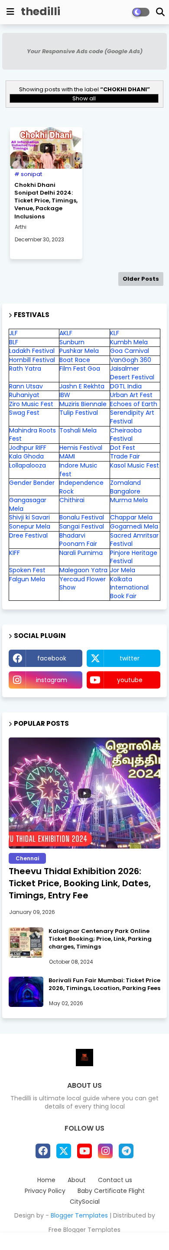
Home (46, 1180)
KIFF (14, 552)
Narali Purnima (81, 552)
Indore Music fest (78, 469)
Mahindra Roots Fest (32, 434)
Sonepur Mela (29, 526)
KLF (114, 333)
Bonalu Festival (81, 517)
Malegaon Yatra (83, 570)
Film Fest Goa (79, 368)
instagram (51, 680)
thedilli (40, 11)
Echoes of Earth (133, 404)
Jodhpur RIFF (27, 447)
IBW (64, 395)
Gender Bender (32, 482)
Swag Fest (24, 412)
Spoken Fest (27, 570)
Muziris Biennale (83, 404)
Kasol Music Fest (134, 465)
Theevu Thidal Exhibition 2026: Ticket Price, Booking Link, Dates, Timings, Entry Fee (80, 883)
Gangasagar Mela (27, 504)
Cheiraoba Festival (126, 434)
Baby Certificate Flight (111, 1191)
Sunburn (71, 342)
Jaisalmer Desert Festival (132, 372)
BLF (13, 342)
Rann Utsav (26, 386)
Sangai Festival (81, 526)
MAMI (67, 456)
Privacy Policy (45, 1191)
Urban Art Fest (131, 395)
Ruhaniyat (24, 395)
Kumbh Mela (129, 342)
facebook (51, 658)
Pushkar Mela (79, 350)
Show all (84, 98)
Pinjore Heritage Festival (133, 557)
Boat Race (74, 360)
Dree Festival (28, 535)
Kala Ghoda (26, 456)
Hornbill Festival (32, 360)
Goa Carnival (129, 350)
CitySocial (85, 1202)
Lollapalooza (27, 465)
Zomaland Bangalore (125, 487)
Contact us (115, 1180)
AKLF (65, 333)
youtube (130, 680)
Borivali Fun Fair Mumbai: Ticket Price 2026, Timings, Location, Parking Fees (104, 984)
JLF (13, 333)
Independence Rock (81, 487)
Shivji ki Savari (29, 517)
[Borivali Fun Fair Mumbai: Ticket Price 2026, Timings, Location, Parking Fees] (26, 992)
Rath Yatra (25, 368)
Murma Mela (129, 500)
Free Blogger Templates (84, 1229)
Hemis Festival (80, 447)
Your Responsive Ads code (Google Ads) (85, 51)
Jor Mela (122, 570)
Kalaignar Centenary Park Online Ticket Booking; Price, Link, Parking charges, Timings (100, 939)
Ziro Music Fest (31, 404)
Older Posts (141, 279)
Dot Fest (122, 447)
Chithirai (71, 500)
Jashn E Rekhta (81, 386)
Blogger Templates (79, 1215)
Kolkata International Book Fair (129, 587)
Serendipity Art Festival (132, 417)
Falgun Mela (27, 579)
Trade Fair (126, 456)
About (77, 1180)
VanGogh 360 (130, 360)
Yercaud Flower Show (82, 583)
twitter (130, 658)
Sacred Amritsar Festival (134, 539)
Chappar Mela (131, 517)
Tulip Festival (78, 412)
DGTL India (126, 386)
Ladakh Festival (32, 350)
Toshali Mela (78, 430)
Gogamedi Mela (134, 526)
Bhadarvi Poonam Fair (78, 539)
